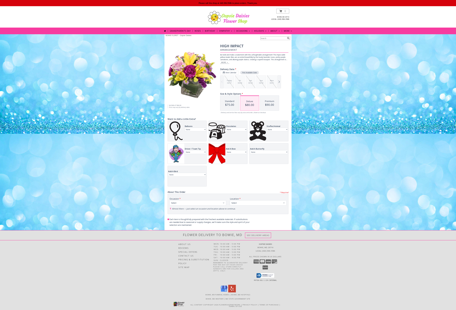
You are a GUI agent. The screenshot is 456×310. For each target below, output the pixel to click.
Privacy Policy (250, 305)
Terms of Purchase (269, 305)
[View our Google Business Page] (224, 292)
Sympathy (224, 31)
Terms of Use (235, 306)
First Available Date (249, 72)
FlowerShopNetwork (229, 305)
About (274, 31)
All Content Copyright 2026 (204, 305)
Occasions (242, 31)
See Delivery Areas (258, 235)
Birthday (210, 31)
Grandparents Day (180, 31)
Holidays (259, 31)
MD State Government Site (238, 299)
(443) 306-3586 (283, 19)
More (287, 31)
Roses (198, 31)
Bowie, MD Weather (214, 299)
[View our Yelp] (232, 292)
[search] (288, 38)
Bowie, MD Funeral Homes (217, 295)
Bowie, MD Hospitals (240, 295)
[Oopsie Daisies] (229, 17)
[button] (282, 11)
